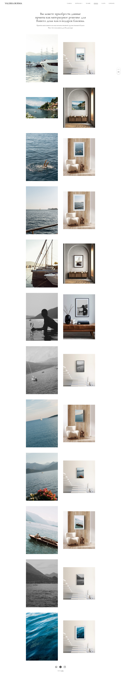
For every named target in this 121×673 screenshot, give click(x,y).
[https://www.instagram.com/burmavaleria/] (65, 667)
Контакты (111, 3)
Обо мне (88, 3)
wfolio (62, 670)
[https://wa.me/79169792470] (56, 667)
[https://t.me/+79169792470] (60, 667)
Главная (69, 3)
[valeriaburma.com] (13, 3)
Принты (96, 3)
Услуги (103, 3)
